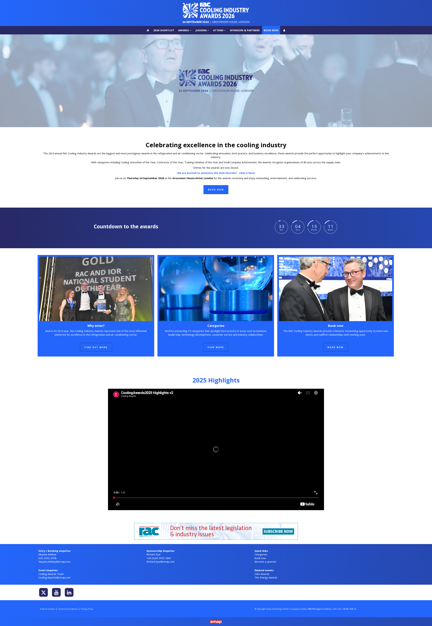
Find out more (96, 347)
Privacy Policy (87, 609)
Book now (271, 4)
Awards (184, 4)
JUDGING (201, 4)
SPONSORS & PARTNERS (245, 4)
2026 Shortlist (163, 4)
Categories (260, 554)
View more (216, 347)
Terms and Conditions (68, 609)
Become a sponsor (265, 561)
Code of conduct (47, 609)
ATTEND (218, 4)
